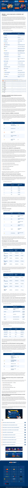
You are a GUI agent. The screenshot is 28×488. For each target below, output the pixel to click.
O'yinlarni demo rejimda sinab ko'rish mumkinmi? (9, 442)
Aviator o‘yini (12, 464)
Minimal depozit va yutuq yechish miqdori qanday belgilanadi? (11, 427)
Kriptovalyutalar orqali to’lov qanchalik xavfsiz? (9, 444)
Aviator (9, 464)
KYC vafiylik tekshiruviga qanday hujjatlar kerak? (9, 437)
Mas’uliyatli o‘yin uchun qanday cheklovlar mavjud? (9, 439)
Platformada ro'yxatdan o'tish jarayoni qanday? (9, 422)
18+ (18, 462)
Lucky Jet (18, 464)
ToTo (16, 464)
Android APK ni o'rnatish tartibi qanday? (8, 432)
